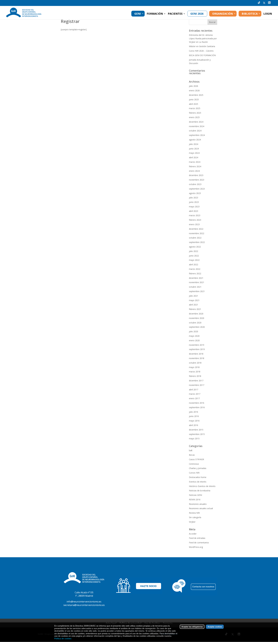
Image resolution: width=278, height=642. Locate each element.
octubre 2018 (195, 362)
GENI (137, 13)
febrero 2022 (195, 273)
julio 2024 (193, 144)
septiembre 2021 (197, 291)
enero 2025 (194, 117)
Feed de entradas (197, 538)
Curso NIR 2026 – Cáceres (201, 50)
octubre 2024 (195, 130)
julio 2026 (193, 86)
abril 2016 (193, 425)
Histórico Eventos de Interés (202, 486)
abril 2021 (193, 304)
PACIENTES (175, 14)
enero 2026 (194, 90)
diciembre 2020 (196, 313)
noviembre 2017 (196, 385)
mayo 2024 (194, 153)
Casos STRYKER (196, 459)
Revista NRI (194, 512)
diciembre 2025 (196, 95)
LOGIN (267, 14)
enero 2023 (194, 224)
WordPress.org (196, 547)
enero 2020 (194, 340)
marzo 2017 (194, 394)
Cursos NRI (194, 472)
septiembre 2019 (197, 349)
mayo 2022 (194, 260)
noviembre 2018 (196, 358)
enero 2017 (194, 398)
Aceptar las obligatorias (192, 627)
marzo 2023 (194, 215)
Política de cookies (62, 638)
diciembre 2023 (196, 175)
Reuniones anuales (198, 504)
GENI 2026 (196, 13)
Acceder (192, 533)
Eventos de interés (197, 481)
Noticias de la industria (199, 490)
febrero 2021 (195, 309)
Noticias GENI (195, 495)
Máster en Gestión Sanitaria (202, 46)
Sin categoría (195, 517)
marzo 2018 (194, 371)
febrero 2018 (195, 376)
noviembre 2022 (196, 233)
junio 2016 (194, 416)
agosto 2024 (195, 139)
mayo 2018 (194, 367)
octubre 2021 (195, 286)
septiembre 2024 (197, 135)
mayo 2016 (194, 420)
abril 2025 (193, 104)
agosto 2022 (195, 246)
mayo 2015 (194, 438)
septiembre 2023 (197, 188)
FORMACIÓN (155, 14)
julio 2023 (193, 197)
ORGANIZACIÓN (222, 13)
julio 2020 (193, 331)
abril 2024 (193, 157)
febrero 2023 (195, 219)
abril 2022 (193, 264)
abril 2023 (193, 211)
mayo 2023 (194, 206)
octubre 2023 (195, 184)
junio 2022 (194, 255)
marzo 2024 (194, 162)
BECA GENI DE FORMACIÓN (202, 55)
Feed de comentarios (199, 542)
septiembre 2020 (197, 327)
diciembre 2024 (196, 121)
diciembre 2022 (196, 228)
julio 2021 (193, 295)
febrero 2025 (195, 112)
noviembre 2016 (196, 402)
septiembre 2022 (197, 242)
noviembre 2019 (196, 345)
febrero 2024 (195, 166)
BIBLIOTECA (250, 13)
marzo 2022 (194, 269)
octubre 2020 (195, 322)
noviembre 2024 (196, 126)
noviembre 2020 (196, 318)
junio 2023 (194, 202)
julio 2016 (193, 411)
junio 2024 (194, 148)
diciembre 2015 (196, 429)
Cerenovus (194, 463)
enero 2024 (194, 171)
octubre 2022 (195, 237)
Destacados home (197, 477)
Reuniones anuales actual (201, 508)
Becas (192, 455)
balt (190, 450)
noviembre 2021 (196, 282)
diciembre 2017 (196, 380)
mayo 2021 (194, 300)
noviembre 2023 (196, 179)
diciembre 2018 (196, 353)
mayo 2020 (194, 336)
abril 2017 (193, 389)
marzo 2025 (194, 108)
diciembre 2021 (196, 278)
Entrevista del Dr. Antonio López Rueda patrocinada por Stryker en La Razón (203, 38)
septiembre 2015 (197, 434)
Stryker (192, 521)
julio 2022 (193, 251)
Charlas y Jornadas (197, 468)
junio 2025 (194, 99)
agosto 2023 (195, 193)
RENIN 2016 (194, 499)
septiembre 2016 (197, 407)
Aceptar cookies (215, 627)
